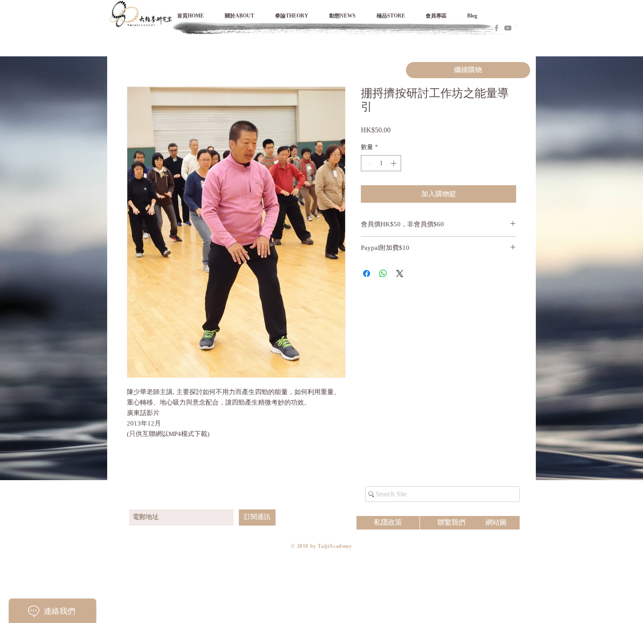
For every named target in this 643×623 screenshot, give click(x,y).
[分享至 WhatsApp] (383, 273)
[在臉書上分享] (366, 273)
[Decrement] (367, 163)
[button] (442, 16)
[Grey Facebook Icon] (496, 28)
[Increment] (394, 163)
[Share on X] (400, 273)
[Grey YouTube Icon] (507, 28)
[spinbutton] (381, 163)
